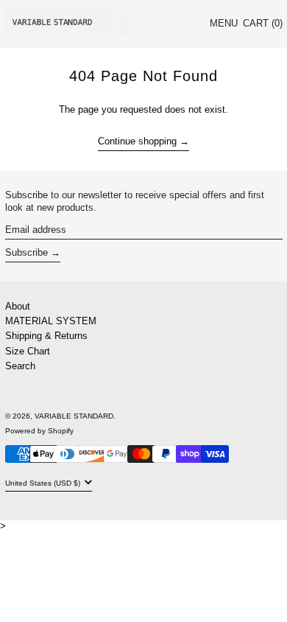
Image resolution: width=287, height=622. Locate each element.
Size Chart (27, 351)
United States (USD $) (43, 483)
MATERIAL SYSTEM (50, 320)
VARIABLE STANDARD (74, 416)
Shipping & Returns (46, 335)
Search (20, 365)
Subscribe (26, 252)
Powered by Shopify (39, 431)
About (17, 306)
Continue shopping (137, 141)
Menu (224, 23)
